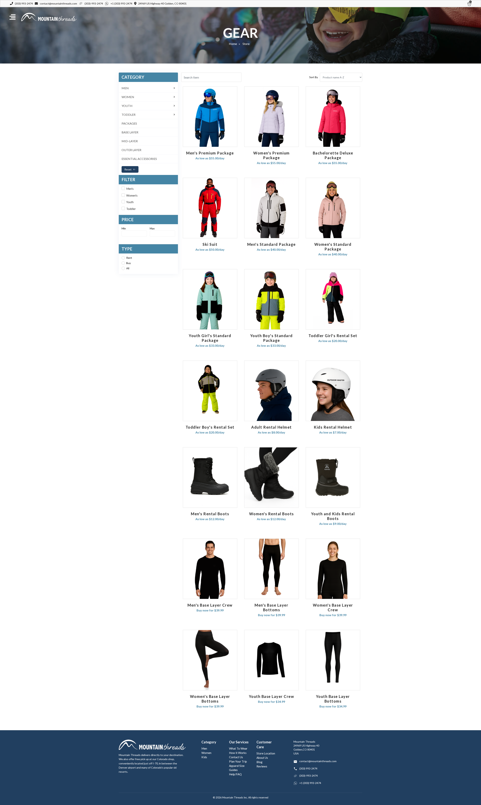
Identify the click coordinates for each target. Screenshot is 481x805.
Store (246, 43)
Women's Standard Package (333, 246)
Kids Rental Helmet (333, 427)
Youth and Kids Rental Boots (333, 516)
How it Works (238, 752)
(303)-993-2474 (94, 3)
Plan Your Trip (238, 761)
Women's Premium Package (271, 155)
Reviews (261, 766)
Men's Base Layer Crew (210, 605)
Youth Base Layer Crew (271, 696)
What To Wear (238, 748)
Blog (259, 762)
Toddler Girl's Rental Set (333, 335)
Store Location (265, 753)
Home (233, 43)
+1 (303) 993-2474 (121, 3)
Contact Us (236, 757)
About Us (262, 757)
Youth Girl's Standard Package (210, 338)
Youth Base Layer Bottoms (333, 698)
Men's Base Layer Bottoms (271, 607)
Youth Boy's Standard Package (271, 338)
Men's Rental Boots (210, 513)
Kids (204, 757)
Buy (128, 263)
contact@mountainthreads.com (58, 3)
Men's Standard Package (271, 244)
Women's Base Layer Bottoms (210, 698)
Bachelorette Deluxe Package (333, 155)
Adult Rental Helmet (271, 427)
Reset (128, 169)
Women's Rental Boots (271, 513)
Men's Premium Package (210, 153)
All (127, 268)
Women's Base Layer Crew (333, 607)
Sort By (313, 77)
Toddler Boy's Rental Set (210, 427)
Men (204, 748)
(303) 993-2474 (24, 3)
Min (124, 228)
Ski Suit (210, 244)
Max (152, 228)
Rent (129, 257)
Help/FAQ (235, 774)
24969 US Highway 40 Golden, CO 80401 (162, 3)
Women (206, 752)
